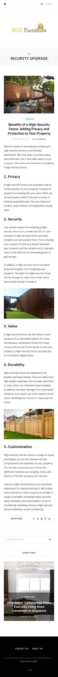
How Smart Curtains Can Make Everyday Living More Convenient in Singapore (29, 607)
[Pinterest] (45, 519)
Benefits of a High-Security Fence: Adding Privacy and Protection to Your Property (29, 129)
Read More (16, 518)
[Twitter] (41, 519)
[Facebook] (37, 519)
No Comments (39, 139)
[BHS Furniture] (29, 28)
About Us (37, 648)
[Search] (42, 4)
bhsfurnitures (29, 661)
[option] (29, 591)
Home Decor (29, 597)
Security (30, 119)
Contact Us (21, 648)
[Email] (49, 519)
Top (30, 670)
